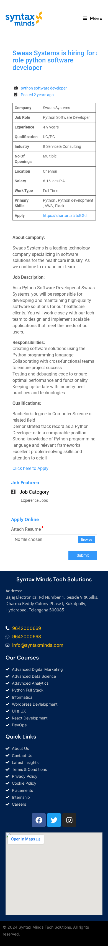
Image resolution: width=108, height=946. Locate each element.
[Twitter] (54, 820)
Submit (83, 555)
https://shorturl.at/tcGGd (65, 215)
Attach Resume (27, 529)
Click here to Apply (30, 468)
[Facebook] (39, 820)
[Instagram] (69, 820)
